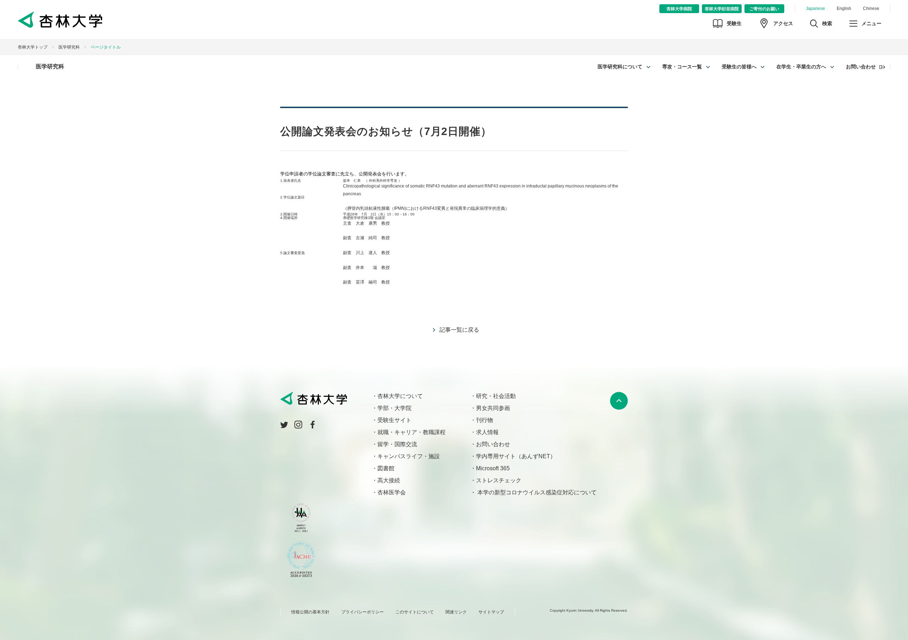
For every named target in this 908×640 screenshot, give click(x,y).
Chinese (871, 8)
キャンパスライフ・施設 (408, 456)
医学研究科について (620, 66)
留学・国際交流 (397, 444)
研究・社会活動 (496, 396)
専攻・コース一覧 (682, 66)
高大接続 (388, 480)
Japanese (815, 8)
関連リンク (456, 612)
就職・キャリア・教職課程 (411, 432)
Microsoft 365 (493, 468)
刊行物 (484, 420)
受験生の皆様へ (739, 66)
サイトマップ (491, 612)
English (844, 8)
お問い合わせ (861, 66)
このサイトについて (414, 612)
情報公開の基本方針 (310, 612)
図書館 (385, 468)
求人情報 (487, 432)
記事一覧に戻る (459, 330)
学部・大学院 (394, 408)
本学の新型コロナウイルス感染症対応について (536, 492)
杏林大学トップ (33, 47)
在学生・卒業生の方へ (801, 66)
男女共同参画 (493, 408)
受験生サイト (394, 420)
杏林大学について (400, 396)
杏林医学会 (391, 492)
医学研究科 (69, 47)
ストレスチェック (498, 480)
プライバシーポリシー (362, 612)
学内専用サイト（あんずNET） (516, 456)
